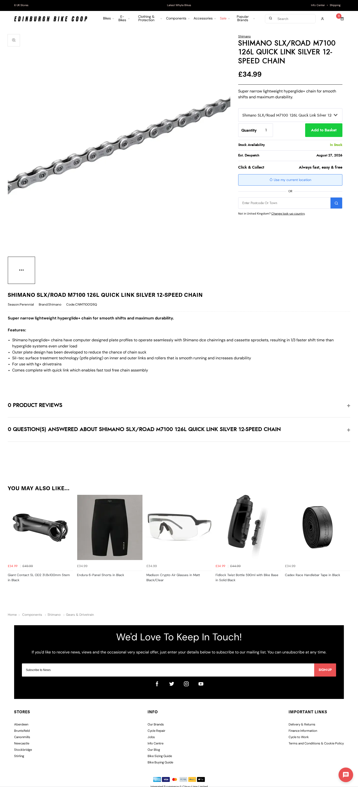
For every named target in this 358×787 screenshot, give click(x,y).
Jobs (151, 737)
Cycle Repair (156, 731)
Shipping (335, 5)
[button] (346, 775)
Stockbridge (23, 749)
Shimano (244, 36)
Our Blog (154, 749)
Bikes (107, 18)
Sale (223, 18)
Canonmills (22, 737)
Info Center (318, 5)
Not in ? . (271, 213)
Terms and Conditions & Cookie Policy (316, 743)
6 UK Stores (21, 5)
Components (176, 18)
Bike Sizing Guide (160, 756)
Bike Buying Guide (160, 762)
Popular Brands (243, 18)
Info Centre (155, 743)
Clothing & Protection (146, 18)
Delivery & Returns (302, 724)
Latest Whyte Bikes (179, 5)
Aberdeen (21, 724)
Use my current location (292, 180)
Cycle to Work (299, 737)
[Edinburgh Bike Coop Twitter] (171, 683)
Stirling (19, 756)
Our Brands (156, 724)
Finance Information (303, 731)
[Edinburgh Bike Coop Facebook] (157, 683)
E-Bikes (122, 18)
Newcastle (21, 743)
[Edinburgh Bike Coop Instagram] (186, 683)
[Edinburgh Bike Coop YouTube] (201, 683)
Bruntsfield (22, 731)
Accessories (203, 18)
